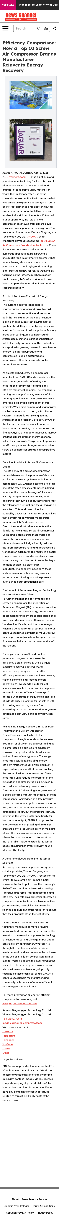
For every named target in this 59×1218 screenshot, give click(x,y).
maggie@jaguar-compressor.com (22, 1022)
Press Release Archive (34, 1199)
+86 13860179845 (12, 1018)
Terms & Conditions (44, 1206)
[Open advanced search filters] (46, 28)
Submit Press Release (17, 1206)
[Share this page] (54, 28)
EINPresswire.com (14, 176)
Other (5, 1052)
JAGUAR (32, 236)
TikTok (6, 1048)
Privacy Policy (45, 1212)
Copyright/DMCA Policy (20, 1212)
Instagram (8, 1035)
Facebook (8, 1040)
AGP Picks (8, 4)
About (15, 1199)
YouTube (7, 1044)
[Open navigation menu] (5, 28)
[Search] (39, 28)
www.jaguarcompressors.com (19, 1003)
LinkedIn (7, 1031)
